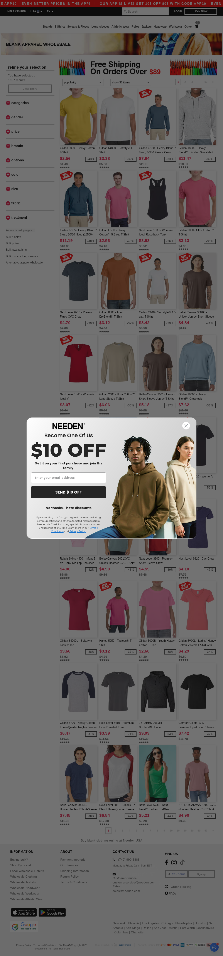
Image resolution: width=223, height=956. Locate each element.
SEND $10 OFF (68, 492)
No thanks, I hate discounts (68, 508)
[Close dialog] (186, 425)
